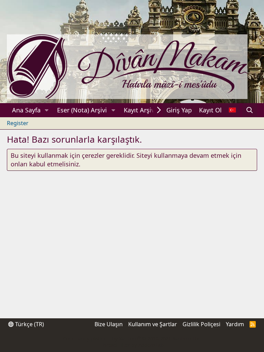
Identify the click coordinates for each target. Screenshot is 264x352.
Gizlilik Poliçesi (201, 324)
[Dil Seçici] (232, 110)
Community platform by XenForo (132, 338)
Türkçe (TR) (29, 324)
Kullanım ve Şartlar (152, 324)
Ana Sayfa (26, 110)
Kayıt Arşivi (140, 110)
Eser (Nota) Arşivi (82, 110)
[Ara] (249, 110)
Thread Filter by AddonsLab (132, 345)
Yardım (235, 324)
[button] (46, 110)
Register (18, 123)
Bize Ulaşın (109, 324)
